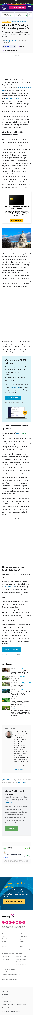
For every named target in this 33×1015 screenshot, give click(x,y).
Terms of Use (5, 991)
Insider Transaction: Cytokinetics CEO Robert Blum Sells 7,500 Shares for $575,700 (20, 703)
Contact (4, 944)
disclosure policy (21, 782)
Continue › (11, 828)
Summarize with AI (10, 50)
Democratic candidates (18, 114)
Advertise (4, 946)
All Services (23, 934)
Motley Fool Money (25, 949)
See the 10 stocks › (11, 649)
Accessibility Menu (16, 1)
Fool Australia (5, 956)
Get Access (5, 857)
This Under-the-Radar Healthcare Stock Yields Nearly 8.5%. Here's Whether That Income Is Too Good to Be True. (20, 713)
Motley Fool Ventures (7, 977)
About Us (4, 934)
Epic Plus (22, 941)
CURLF (18, 433)
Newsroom (5, 941)
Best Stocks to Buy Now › (18, 7)
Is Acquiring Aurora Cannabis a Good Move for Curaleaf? (19, 686)
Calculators (19, 961)
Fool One (22, 946)
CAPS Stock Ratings (21, 956)
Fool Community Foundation (9, 979)
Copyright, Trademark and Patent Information (14, 1004)
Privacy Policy (5, 994)
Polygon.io (21, 927)
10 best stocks (15, 387)
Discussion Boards (21, 959)
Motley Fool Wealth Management (11, 974)
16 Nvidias (8, 802)
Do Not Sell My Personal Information (11, 1011)
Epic (21, 939)
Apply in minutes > (16, 220)
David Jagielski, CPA (10, 41)
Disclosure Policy (6, 997)
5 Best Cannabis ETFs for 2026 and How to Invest (20, 679)
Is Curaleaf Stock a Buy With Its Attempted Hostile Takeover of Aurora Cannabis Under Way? (19, 672)
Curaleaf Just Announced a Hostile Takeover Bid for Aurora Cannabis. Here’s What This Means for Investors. (20, 694)
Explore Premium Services (19, 21)
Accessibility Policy (7, 1001)
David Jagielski (5, 779)
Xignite (15, 927)
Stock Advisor (23, 936)
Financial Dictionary (21, 964)
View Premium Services (14, 901)
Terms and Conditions (8, 1008)
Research (4, 939)
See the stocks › (13, 397)
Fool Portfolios (24, 944)
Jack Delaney (23, 698)
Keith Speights (24, 676)
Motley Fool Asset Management (10, 972)
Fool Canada (5, 959)
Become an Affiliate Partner (9, 982)
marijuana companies (13, 98)
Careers (4, 936)
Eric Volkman (23, 668)
